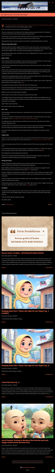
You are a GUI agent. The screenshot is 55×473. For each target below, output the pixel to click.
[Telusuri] (49, 2)
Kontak (16, 461)
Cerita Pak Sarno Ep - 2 (10, 382)
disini (40, 148)
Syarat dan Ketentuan (30, 461)
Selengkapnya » (49, 267)
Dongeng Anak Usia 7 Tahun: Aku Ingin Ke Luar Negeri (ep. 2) (25, 365)
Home (13, 461)
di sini (22, 82)
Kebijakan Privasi (39, 461)
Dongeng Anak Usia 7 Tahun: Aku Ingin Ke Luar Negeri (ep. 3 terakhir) (25, 312)
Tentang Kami (22, 461)
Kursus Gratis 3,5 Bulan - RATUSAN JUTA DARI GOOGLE (23, 253)
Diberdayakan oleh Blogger (28, 467)
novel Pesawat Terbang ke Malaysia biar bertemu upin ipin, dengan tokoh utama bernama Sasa (25, 441)
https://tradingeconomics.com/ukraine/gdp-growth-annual (24, 118)
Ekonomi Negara (9, 204)
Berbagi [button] (50, 204)
